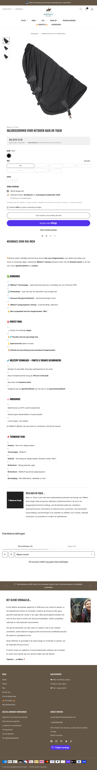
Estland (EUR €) (7, 9)
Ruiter (23, 21)
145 (76, 166)
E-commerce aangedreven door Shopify (14, 767)
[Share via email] (54, 236)
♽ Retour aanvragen (58, 684)
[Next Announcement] (90, 586)
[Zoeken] (81, 9)
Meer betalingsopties (48, 230)
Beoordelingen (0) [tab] (25, 546)
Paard (34, 21)
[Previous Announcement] (6, 586)
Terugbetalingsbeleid (10, 738)
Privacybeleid (7, 730)
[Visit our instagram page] (56, 741)
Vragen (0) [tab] (71, 546)
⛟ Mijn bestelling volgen (60, 680)
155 (20, 170)
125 (20, 166)
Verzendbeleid (8, 734)
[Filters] (11, 554)
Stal (43, 21)
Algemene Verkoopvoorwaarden (15, 717)
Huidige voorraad (13, 187)
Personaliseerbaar (69, 21)
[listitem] (48, 585)
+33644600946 (56, 722)
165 (48, 170)
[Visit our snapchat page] (66, 741)
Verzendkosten (33, 142)
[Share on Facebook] (42, 236)
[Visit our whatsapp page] (71, 741)
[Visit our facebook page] (51, 741)
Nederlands (18, 9)
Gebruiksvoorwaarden (11, 721)
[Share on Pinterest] (50, 236)
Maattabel (87, 161)
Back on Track (12, 127)
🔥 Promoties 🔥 (42, 25)
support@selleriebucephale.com (63, 717)
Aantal (9, 177)
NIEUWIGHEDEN (56, 25)
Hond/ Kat (53, 21)
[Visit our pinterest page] (61, 741)
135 (48, 166)
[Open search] (5, 554)
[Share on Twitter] (46, 236)
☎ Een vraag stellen (58, 688)
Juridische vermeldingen (12, 725)
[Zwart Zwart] (9, 155)
